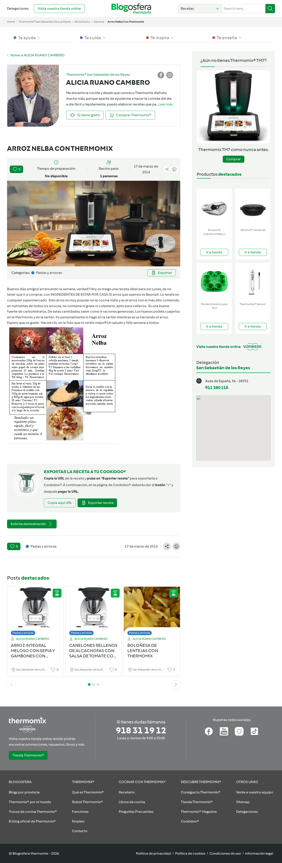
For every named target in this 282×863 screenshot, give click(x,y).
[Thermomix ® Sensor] (253, 281)
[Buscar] (270, 8)
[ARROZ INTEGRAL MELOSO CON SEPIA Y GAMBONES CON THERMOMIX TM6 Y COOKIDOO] (35, 612)
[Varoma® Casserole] (253, 207)
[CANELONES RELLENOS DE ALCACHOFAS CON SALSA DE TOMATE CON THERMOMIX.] (94, 612)
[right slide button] (175, 684)
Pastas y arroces (23, 632)
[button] (200, 8)
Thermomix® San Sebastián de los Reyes (45, 21)
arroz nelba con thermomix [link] (126, 21)
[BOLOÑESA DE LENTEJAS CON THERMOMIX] (152, 612)
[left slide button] (11, 684)
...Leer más (164, 104)
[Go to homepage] (131, 8)
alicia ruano (82, 21)
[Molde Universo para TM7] (214, 281)
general (99, 21)
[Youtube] (224, 731)
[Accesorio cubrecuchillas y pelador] (214, 207)
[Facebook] (209, 731)
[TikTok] (254, 731)
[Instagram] (239, 731)
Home (11, 21)
